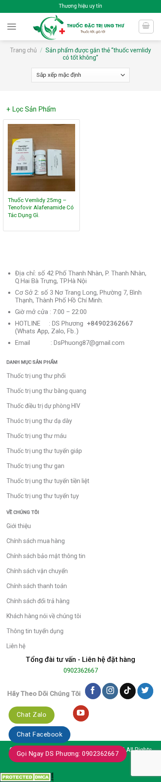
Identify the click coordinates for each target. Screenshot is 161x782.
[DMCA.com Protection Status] (27, 777)
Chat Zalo (31, 715)
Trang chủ (23, 50)
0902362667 (81, 670)
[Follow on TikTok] (128, 691)
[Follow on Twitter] (145, 691)
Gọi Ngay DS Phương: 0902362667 (67, 754)
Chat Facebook (39, 734)
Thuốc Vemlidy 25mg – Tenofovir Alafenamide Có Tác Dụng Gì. (41, 207)
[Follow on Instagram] (110, 691)
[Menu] (11, 26)
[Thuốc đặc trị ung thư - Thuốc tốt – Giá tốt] (78, 26)
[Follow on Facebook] (93, 691)
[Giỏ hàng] (146, 26)
